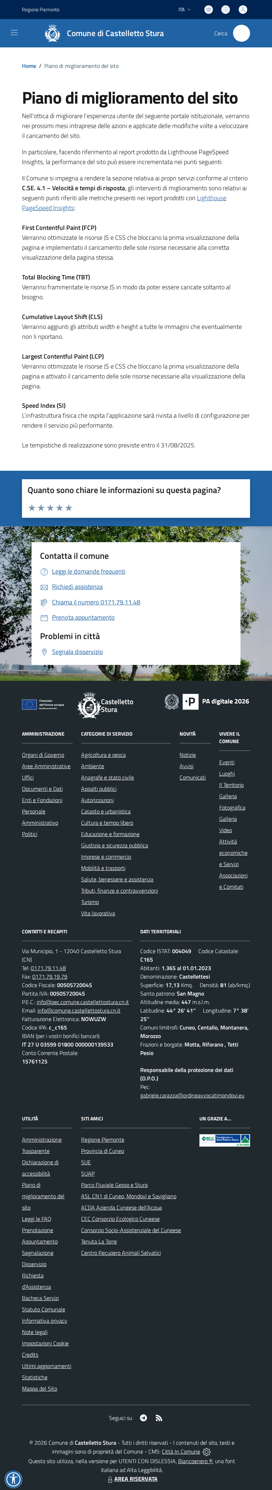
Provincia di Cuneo (102, 1151)
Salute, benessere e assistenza (117, 879)
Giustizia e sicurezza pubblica (114, 845)
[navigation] (14, 32)
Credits (30, 1354)
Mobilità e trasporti (103, 868)
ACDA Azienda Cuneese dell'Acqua (121, 1207)
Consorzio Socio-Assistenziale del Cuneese (131, 1230)
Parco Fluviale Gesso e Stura (114, 1185)
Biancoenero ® (195, 1461)
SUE (86, 1162)
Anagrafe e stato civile (107, 777)
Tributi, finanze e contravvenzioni (119, 890)
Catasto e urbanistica (106, 811)
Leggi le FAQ (36, 1218)
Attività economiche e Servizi (233, 852)
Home (29, 66)
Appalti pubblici (99, 788)
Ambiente (92, 766)
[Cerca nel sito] (241, 33)
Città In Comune (181, 1451)
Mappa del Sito (39, 1388)
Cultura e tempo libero (107, 822)
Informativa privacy (44, 1320)
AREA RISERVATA (136, 1478)
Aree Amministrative (46, 766)
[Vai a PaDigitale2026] (207, 701)
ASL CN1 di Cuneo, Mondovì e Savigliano (128, 1196)
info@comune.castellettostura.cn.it (79, 1010)
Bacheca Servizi (40, 1298)
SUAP (88, 1173)
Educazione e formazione (110, 834)
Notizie (188, 754)
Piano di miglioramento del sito (43, 1196)
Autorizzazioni (97, 800)
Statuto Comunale (43, 1309)
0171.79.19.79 (49, 976)
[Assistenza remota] (206, 1451)
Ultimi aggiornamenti (46, 1366)
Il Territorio (231, 785)
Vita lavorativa (98, 913)
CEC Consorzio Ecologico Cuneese (120, 1218)
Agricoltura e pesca (103, 754)
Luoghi (227, 773)
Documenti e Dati (42, 788)
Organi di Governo (43, 754)
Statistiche (34, 1377)
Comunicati (193, 777)
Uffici (28, 777)
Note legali (34, 1332)
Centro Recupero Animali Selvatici (121, 1252)
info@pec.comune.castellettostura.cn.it (83, 1002)
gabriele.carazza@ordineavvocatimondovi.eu (192, 1095)
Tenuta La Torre (99, 1241)
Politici (29, 834)
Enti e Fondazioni (42, 800)
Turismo (90, 902)
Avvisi (186, 766)
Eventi (226, 762)
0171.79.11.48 (48, 968)
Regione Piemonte (41, 9)
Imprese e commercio (106, 856)
